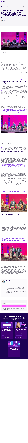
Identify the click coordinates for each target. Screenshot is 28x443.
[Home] (1, 6)
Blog (3, 6)
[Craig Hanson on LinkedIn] (2, 295)
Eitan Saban (2, 147)
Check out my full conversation (6, 275)
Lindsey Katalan (3, 90)
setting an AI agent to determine (21, 182)
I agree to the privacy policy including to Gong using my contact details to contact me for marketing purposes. (13, 309)
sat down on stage (6, 71)
